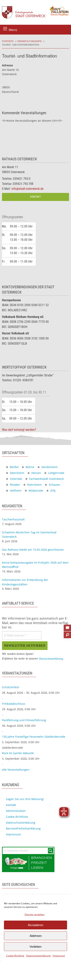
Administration (16, 811)
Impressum (59, 955)
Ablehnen (36, 935)
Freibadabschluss (13, 703)
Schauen (54, 484)
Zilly (53, 490)
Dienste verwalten (35, 914)
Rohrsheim (34, 484)
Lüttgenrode (55, 473)
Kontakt (35, 196)
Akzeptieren (35, 925)
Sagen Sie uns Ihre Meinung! (25, 799)
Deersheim (16, 473)
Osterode (15, 479)
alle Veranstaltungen (15, 769)
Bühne (29, 467)
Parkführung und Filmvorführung (24, 720)
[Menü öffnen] (5, 28)
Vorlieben (35, 946)
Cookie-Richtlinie (15, 955)
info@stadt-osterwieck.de (27, 189)
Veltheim (15, 490)
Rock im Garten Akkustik (18, 753)
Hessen (36, 473)
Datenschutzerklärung (38, 955)
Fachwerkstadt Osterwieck (46, 479)
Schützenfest (10, 687)
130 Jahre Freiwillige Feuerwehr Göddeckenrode (33, 736)
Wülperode (35, 490)
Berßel (14, 467)
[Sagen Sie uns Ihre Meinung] (67, 627)
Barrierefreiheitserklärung (23, 828)
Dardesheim (49, 467)
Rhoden (14, 484)
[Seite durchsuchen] (67, 633)
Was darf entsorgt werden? (19, 430)
